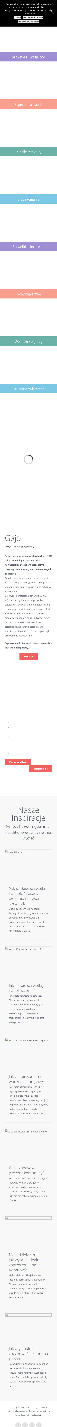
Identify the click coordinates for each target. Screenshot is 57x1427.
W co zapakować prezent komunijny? (26, 1170)
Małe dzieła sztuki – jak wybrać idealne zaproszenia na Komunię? (26, 1262)
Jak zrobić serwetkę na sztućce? (26, 988)
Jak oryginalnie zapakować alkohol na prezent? (28, 1353)
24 (41, 1415)
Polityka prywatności (38, 1411)
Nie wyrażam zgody (33, 17)
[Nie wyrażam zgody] (53, 13)
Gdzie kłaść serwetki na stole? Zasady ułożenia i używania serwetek (27, 895)
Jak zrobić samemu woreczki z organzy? (26, 1079)
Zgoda (17, 17)
